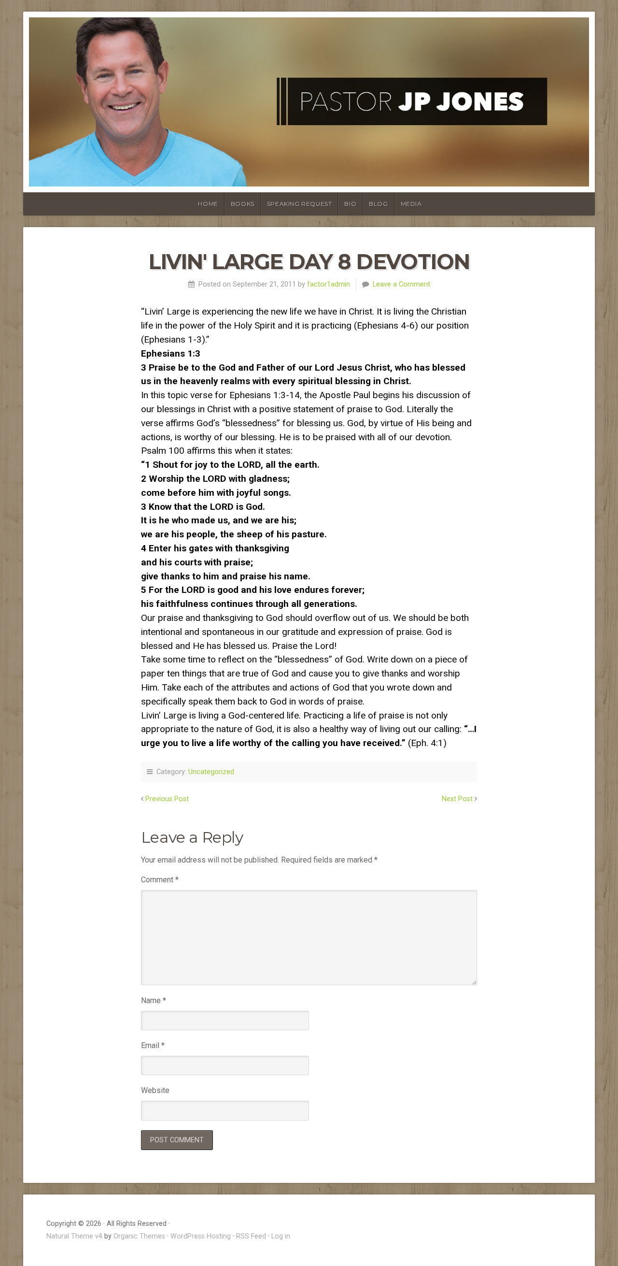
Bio (350, 203)
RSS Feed (251, 1236)
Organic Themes (139, 1236)
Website (155, 1090)
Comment (160, 879)
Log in (280, 1236)
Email (153, 1045)
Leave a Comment (401, 284)
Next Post (457, 799)
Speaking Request (299, 203)
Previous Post (167, 799)
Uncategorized (211, 772)
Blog (378, 203)
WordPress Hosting (200, 1236)
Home (208, 203)
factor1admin (328, 284)
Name (153, 1000)
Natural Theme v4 (74, 1236)
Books (242, 203)
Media (411, 203)
